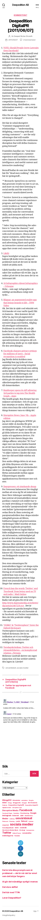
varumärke (26, 833)
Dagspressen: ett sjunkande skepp (19, 486)
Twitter (6, 832)
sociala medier (22, 668)
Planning (11, 821)
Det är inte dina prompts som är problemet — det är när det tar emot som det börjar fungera (19, 873)
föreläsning (24, 813)
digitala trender (6, 807)
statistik (23, 828)
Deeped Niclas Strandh (23, 36)
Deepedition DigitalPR (16, 805)
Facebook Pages (7, 813)
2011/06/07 (13, 40)
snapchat (5, 825)
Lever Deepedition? (11, 898)
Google (33, 813)
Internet (15, 816)
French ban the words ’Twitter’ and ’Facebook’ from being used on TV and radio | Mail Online (20, 591)
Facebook (25, 810)
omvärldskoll (10, 668)
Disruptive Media (10, 810)
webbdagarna (7, 836)
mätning (11, 819)
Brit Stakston (32, 803)
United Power (16, 833)
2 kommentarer (29, 40)
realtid (18, 821)
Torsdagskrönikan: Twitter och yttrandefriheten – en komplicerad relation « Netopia (20, 650)
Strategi (22, 830)
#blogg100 (7, 800)
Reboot (24, 821)
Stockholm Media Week (10, 830)
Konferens (29, 815)
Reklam (31, 821)
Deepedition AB (20, 5)
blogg (10, 803)
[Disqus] (20, 726)
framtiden (16, 813)
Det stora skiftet (10, 887)
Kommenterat (20, 15)
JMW (22, 815)
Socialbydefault (8, 828)
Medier (5, 818)
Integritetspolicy (8, 915)
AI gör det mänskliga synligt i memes (20, 881)
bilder (4, 803)
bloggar (24, 803)
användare (24, 800)
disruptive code (17, 807)
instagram (6, 815)
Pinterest (5, 821)
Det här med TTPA (11, 892)
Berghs (31, 800)
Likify (6, 253)
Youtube (17, 836)
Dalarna (4, 805)
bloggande (17, 803)
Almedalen (16, 800)
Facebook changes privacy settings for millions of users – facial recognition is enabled (20, 354)
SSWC (17, 828)
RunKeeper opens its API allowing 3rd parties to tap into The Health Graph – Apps (20, 393)
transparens (30, 830)
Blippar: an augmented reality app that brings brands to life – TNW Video (20, 303)
